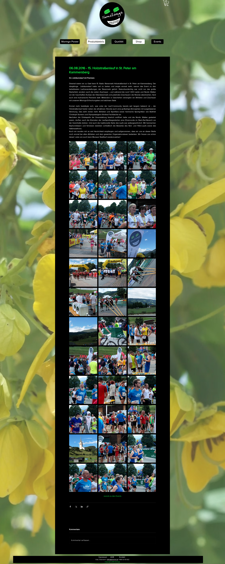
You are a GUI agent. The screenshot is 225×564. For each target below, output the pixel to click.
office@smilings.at (112, 559)
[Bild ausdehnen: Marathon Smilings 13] (142, 390)
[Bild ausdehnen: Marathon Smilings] (83, 214)
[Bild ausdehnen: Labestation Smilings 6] (112, 360)
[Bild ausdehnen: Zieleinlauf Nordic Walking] (142, 214)
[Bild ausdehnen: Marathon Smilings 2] (112, 185)
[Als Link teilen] (87, 506)
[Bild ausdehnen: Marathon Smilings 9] (142, 448)
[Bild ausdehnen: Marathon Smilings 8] (142, 478)
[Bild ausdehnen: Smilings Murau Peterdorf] (142, 243)
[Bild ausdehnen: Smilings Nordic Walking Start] (112, 243)
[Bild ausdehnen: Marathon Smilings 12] (83, 390)
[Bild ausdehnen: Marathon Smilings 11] (83, 478)
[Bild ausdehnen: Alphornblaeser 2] (142, 273)
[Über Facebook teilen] (70, 506)
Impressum (103, 557)
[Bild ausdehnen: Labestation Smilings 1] (142, 419)
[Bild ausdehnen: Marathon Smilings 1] (112, 214)
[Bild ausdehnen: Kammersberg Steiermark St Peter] (83, 448)
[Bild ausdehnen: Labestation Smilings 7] (142, 360)
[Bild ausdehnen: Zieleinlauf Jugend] (83, 243)
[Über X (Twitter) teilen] (76, 506)
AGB (112, 557)
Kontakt (122, 557)
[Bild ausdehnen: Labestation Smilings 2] (112, 419)
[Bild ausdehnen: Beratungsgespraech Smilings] (83, 302)
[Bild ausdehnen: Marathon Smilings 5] (83, 155)
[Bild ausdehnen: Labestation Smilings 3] (112, 448)
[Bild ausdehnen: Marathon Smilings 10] (112, 478)
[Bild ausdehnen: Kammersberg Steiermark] (83, 331)
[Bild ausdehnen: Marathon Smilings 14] (83, 419)
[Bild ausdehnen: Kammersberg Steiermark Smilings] (142, 302)
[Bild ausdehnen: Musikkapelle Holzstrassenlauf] (83, 273)
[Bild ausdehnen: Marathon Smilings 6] (112, 155)
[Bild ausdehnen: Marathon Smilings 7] (142, 155)
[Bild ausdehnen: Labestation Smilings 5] (83, 360)
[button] (166, 3)
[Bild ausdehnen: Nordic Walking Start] (112, 273)
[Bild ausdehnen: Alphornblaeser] (112, 302)
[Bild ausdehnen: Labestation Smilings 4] (142, 331)
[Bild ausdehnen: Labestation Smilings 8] (112, 390)
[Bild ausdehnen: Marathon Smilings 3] (142, 185)
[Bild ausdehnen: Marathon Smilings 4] (83, 185)
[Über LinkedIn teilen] (82, 506)
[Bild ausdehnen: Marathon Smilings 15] (112, 331)
